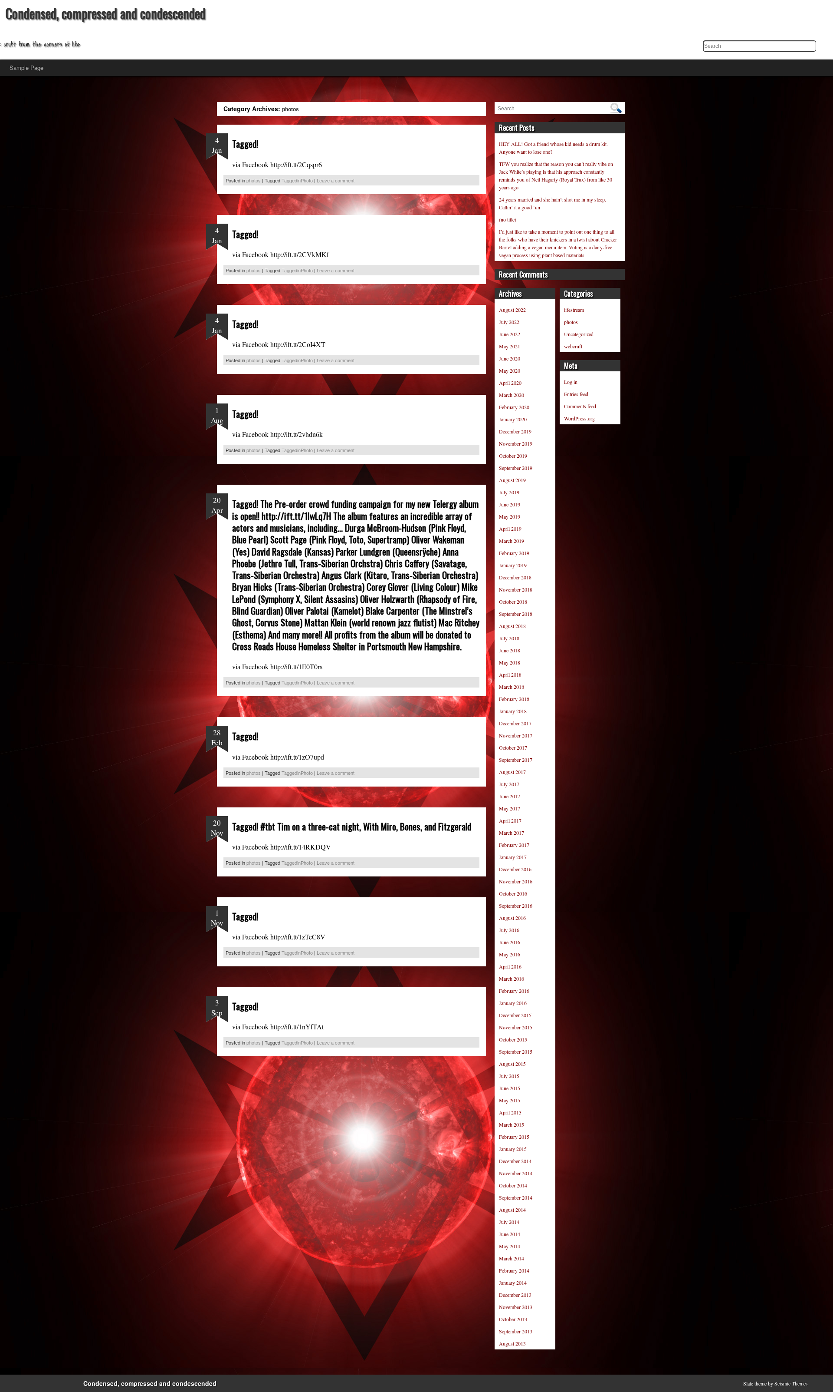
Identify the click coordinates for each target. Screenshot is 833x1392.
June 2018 (509, 650)
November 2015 (515, 1027)
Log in (570, 381)
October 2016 (513, 893)
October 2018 (513, 601)
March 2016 (511, 978)
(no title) (507, 219)
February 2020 (514, 406)
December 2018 (515, 577)
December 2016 (515, 869)
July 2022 (509, 321)
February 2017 (514, 844)
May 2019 (509, 516)
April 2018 (510, 674)
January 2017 (513, 856)
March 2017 (511, 832)
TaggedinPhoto (297, 180)
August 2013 (512, 1343)
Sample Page (26, 67)
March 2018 (511, 686)
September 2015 (515, 1051)
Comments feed (580, 406)
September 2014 (515, 1197)
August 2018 (512, 625)
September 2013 (515, 1331)
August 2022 (512, 309)
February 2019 (514, 552)
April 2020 (510, 382)
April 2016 (510, 966)
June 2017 (509, 796)
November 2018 (515, 589)
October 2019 (513, 455)
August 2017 (512, 771)
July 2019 (509, 492)
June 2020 (509, 358)
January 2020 (513, 419)
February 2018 (514, 698)
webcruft (573, 346)
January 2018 (513, 711)
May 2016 (509, 954)
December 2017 (515, 723)
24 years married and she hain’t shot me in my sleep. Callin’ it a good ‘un (552, 203)
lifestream (574, 309)
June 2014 (509, 1233)
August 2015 (512, 1063)
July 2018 (509, 638)
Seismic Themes (791, 1383)
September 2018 (515, 613)
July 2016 (509, 929)
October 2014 (513, 1185)
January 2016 (513, 1002)
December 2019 (515, 431)
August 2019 (512, 479)
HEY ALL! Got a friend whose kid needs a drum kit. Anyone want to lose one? (553, 147)
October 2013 (513, 1319)
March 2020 (511, 394)
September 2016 (515, 905)
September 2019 (515, 467)
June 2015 (509, 1088)
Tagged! (245, 143)
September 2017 (515, 759)
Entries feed (576, 393)
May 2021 (509, 346)
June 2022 (509, 334)
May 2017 (509, 808)
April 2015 (510, 1112)
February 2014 (514, 1270)
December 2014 (515, 1160)
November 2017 (515, 735)
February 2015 (514, 1136)
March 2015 (511, 1124)
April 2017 (510, 820)
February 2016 (514, 990)
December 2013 (515, 1294)
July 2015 (509, 1075)
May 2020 (509, 370)
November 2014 (515, 1173)
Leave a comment (335, 180)
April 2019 (510, 528)
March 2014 (511, 1258)
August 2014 (512, 1209)
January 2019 (513, 565)
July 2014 (509, 1221)
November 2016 (515, 881)
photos (253, 180)
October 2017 (513, 747)
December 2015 (515, 1015)
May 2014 (509, 1246)
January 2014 (513, 1282)
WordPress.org (579, 418)
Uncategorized (579, 334)
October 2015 (513, 1039)
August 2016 (512, 917)
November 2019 (515, 443)
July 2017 (509, 783)
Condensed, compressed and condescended (106, 13)
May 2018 (509, 662)
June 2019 (509, 504)
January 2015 (513, 1148)
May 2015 (509, 1100)
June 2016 (509, 942)
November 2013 (515, 1306)
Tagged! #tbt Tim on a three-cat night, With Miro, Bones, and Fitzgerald (351, 826)
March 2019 (511, 540)
